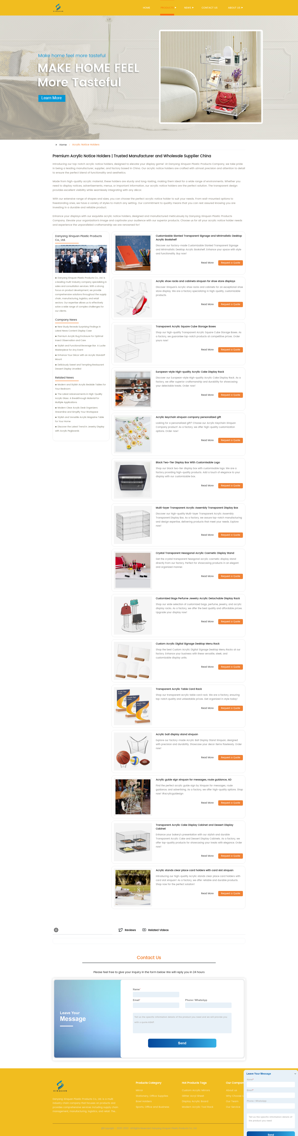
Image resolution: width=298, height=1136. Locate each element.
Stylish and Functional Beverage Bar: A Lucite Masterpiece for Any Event (80, 348)
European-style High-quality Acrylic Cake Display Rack (190, 372)
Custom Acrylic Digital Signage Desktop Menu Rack (187, 644)
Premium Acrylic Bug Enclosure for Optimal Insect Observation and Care (79, 338)
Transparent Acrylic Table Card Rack (179, 689)
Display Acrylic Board (195, 1101)
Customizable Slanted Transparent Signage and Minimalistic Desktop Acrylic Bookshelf (199, 238)
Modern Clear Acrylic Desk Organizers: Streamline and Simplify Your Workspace (76, 410)
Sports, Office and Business (152, 1107)
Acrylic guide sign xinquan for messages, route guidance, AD (193, 780)
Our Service (233, 1107)
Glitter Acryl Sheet (193, 1096)
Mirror (139, 1090)
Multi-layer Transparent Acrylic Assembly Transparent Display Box (197, 508)
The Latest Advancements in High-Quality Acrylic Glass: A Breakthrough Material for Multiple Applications (78, 398)
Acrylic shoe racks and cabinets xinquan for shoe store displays (195, 281)
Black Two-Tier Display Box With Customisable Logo (188, 462)
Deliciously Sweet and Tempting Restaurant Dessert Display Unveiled (79, 367)
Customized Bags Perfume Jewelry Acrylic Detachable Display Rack (198, 598)
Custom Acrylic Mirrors (196, 1090)
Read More (207, 263)
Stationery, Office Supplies (152, 1096)
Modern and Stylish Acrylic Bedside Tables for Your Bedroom (80, 387)
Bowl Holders (144, 1101)
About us (234, 8)
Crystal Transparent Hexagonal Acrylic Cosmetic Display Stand (195, 553)
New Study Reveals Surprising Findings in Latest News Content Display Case (78, 329)
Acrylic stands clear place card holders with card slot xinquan (194, 870)
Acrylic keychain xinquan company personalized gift (188, 417)
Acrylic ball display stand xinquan (177, 734)
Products (167, 8)
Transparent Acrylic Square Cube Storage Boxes (186, 327)
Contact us (209, 8)
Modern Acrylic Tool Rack (197, 1107)
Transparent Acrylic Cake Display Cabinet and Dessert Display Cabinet (194, 827)
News (187, 8)
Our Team (232, 1101)
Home (146, 8)
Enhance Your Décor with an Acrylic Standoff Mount (80, 357)
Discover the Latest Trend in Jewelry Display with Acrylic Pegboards (79, 429)
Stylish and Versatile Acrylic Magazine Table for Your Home (79, 419)
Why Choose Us (235, 1096)
